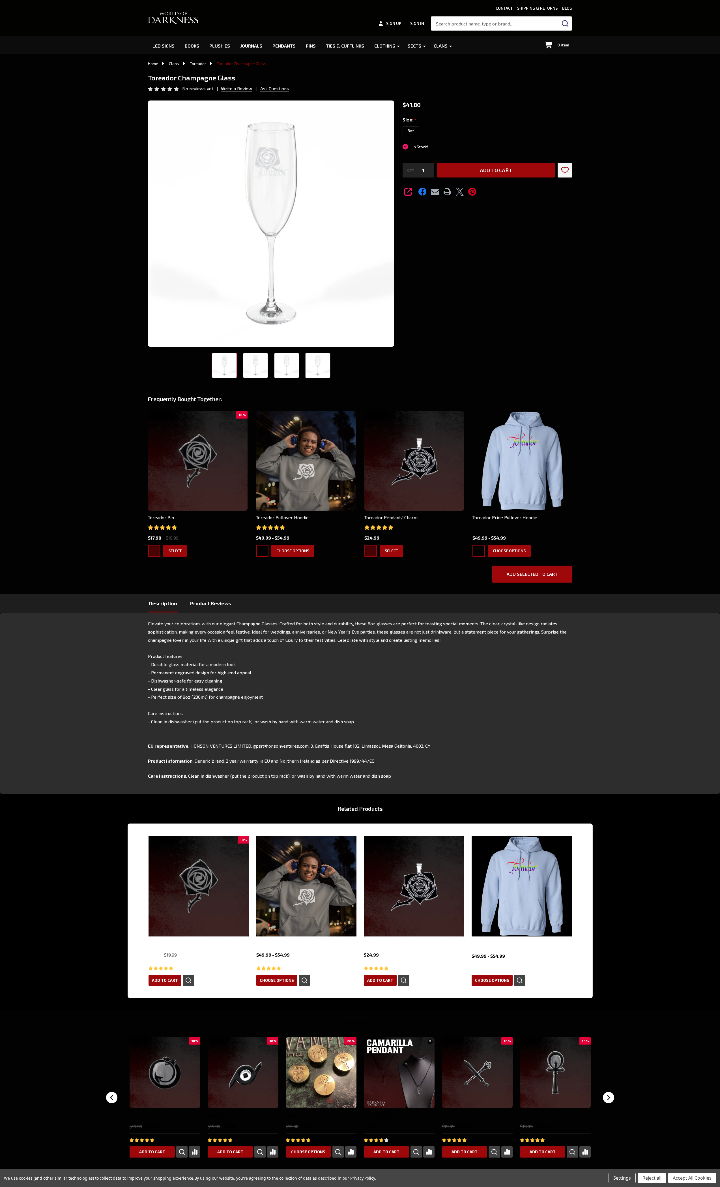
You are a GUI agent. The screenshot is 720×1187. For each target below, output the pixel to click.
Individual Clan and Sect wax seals (316, 1116)
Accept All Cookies (692, 1178)
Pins (311, 45)
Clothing (384, 45)
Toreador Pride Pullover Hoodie (504, 517)
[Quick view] (188, 980)
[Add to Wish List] (565, 170)
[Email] (435, 192)
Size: (410, 120)
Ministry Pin (217, 1116)
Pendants (284, 45)
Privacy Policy (362, 1178)
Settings (622, 1178)
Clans (441, 45)
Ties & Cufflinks (345, 45)
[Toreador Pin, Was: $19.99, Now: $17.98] (199, 886)
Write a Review (236, 88)
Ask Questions (274, 88)
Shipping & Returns (537, 8)
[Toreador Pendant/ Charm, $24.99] (414, 886)
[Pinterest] (472, 192)
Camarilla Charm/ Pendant (387, 1116)
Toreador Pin (161, 517)
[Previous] (111, 1097)
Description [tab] (163, 603)
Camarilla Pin (531, 1116)
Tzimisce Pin (140, 1116)
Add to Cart (496, 170)
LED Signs (163, 45)
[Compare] (194, 1152)
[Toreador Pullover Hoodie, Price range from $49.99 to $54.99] (306, 886)
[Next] (608, 1097)
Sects (414, 45)
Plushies (219, 45)
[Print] (447, 192)
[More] (398, 46)
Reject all (651, 1178)
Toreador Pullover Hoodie (282, 517)
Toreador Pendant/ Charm (391, 517)
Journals (251, 45)
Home (153, 63)
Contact (504, 8)
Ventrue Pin (452, 1116)
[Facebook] (422, 192)
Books (192, 45)
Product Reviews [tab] (210, 603)
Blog (567, 8)
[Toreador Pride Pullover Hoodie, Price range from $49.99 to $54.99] (521, 886)
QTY (410, 170)
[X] (460, 192)
